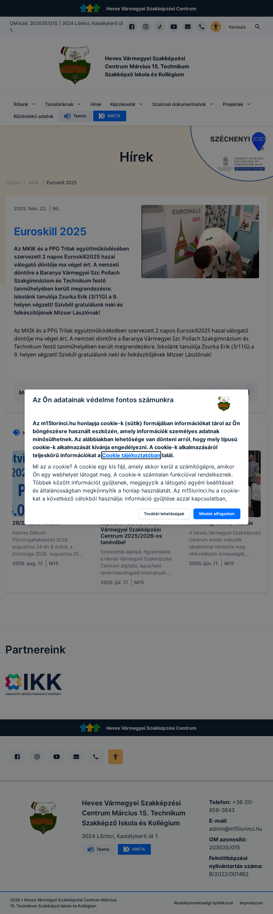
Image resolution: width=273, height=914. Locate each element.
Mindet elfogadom (217, 513)
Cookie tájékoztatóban (131, 455)
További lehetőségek (164, 513)
